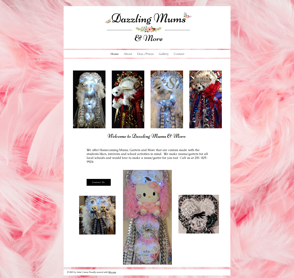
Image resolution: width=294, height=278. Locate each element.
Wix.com (112, 272)
